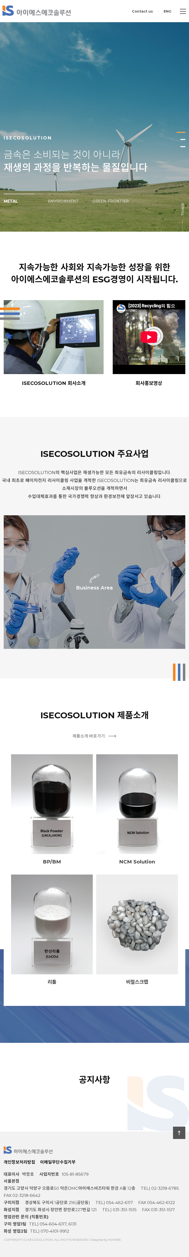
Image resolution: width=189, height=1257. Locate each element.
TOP (179, 1133)
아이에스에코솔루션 (36, 10)
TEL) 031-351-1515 (119, 1209)
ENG (167, 11)
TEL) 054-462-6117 (114, 1202)
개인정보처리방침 (19, 1162)
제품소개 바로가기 (88, 736)
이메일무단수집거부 (58, 1162)
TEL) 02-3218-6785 (160, 1188)
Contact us (142, 11)
